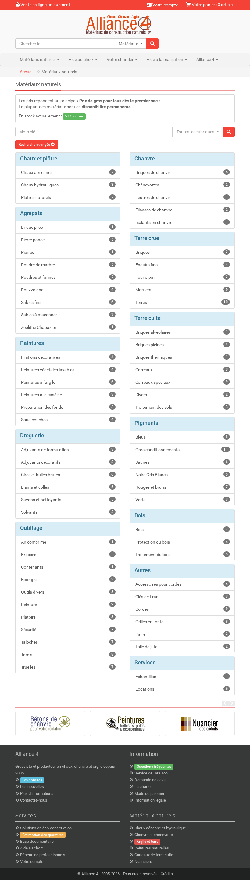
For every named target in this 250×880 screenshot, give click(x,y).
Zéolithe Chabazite (66, 327)
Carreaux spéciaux (181, 382)
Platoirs (66, 617)
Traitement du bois (181, 554)
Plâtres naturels (66, 197)
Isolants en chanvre (181, 222)
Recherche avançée (35, 144)
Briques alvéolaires (181, 332)
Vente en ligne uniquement (45, 4)
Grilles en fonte (181, 621)
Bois (181, 529)
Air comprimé (66, 542)
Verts (181, 499)
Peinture (66, 604)
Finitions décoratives (66, 357)
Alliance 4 (89, 873)
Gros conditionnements (181, 449)
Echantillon (181, 676)
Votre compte (165, 4)
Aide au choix (31, 848)
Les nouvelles (32, 786)
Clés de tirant (181, 596)
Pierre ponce (66, 239)
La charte (142, 786)
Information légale (150, 800)
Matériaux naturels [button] (38, 59)
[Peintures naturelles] (125, 723)
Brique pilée (66, 227)
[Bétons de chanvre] (50, 723)
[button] (131, 43)
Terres (181, 302)
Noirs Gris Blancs (181, 474)
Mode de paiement (150, 793)
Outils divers (66, 592)
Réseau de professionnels (42, 855)
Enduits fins (181, 264)
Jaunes (181, 462)
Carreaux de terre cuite (153, 855)
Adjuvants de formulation (66, 449)
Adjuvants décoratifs (66, 462)
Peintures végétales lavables (66, 369)
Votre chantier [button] (120, 59)
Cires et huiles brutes (66, 474)
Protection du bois (181, 542)
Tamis (66, 654)
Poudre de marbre (66, 264)
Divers (181, 394)
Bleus (181, 437)
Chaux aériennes (66, 172)
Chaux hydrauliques (66, 184)
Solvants (66, 512)
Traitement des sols (181, 407)
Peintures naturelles (151, 848)
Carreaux (181, 369)
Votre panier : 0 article (212, 4)
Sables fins (66, 302)
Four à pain (181, 277)
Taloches (66, 642)
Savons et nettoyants (66, 499)
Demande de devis (150, 780)
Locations (181, 689)
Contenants (66, 567)
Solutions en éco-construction (46, 828)
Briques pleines (181, 344)
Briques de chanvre (181, 172)
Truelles (66, 667)
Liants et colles (66, 487)
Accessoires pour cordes (181, 584)
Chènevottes (181, 184)
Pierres (66, 252)
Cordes (181, 609)
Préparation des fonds (66, 407)
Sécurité (66, 629)
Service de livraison (151, 773)
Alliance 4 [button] (205, 59)
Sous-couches (66, 419)
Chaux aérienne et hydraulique (160, 828)
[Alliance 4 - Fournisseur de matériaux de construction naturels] (125, 23)
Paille (181, 634)
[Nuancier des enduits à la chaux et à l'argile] (199, 723)
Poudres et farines (66, 277)
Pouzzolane (66, 289)
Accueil (26, 71)
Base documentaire (37, 841)
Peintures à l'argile (66, 382)
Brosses (66, 554)
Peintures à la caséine (66, 394)
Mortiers (181, 289)
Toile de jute (181, 646)
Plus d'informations (36, 793)
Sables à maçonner (66, 314)
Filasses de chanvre (181, 209)
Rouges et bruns (181, 487)
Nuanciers (143, 861)
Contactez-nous (33, 800)
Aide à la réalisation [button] (165, 59)
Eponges (66, 579)
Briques (181, 252)
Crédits (167, 873)
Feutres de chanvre (181, 197)
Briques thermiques (181, 357)
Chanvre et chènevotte (153, 834)
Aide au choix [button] (82, 59)
